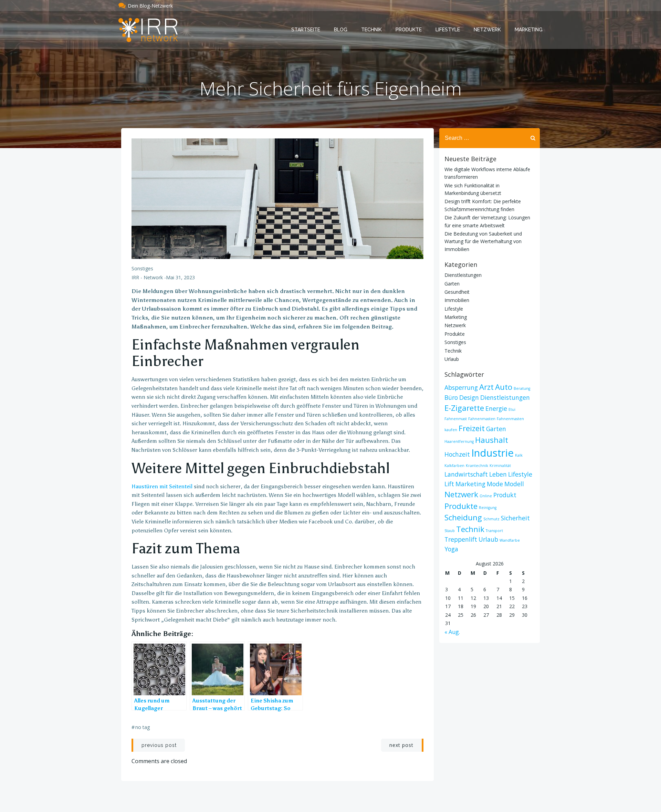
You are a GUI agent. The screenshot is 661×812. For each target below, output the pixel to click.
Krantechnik (477, 465)
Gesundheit (457, 292)
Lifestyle (448, 29)
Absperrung (461, 387)
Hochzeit (457, 454)
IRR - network (147, 277)
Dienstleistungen (463, 275)
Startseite (305, 29)
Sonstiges (142, 268)
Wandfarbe (510, 540)
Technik (371, 29)
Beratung (522, 388)
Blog (340, 29)
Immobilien (456, 300)
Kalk (519, 455)
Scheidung (463, 517)
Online (486, 495)
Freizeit (472, 428)
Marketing (529, 29)
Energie (496, 408)
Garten (452, 283)
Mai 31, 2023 (180, 277)
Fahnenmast (455, 418)
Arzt (486, 387)
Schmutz (491, 519)
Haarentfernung (459, 441)
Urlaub (451, 359)
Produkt (504, 495)
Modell (514, 484)
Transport (494, 530)
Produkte (409, 29)
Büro (451, 397)
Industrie (492, 453)
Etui (511, 409)
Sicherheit (515, 518)
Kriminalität (500, 465)
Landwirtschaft (466, 474)
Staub (449, 530)
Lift (449, 484)
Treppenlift (460, 539)
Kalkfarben (454, 465)
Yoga (451, 549)
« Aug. (452, 632)
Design (469, 397)
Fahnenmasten (481, 418)
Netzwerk (487, 29)
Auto (503, 387)
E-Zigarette (464, 408)
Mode (495, 484)
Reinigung (487, 507)
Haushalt (491, 440)
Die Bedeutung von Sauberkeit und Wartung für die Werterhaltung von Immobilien (483, 241)
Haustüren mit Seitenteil (162, 486)
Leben (498, 474)
